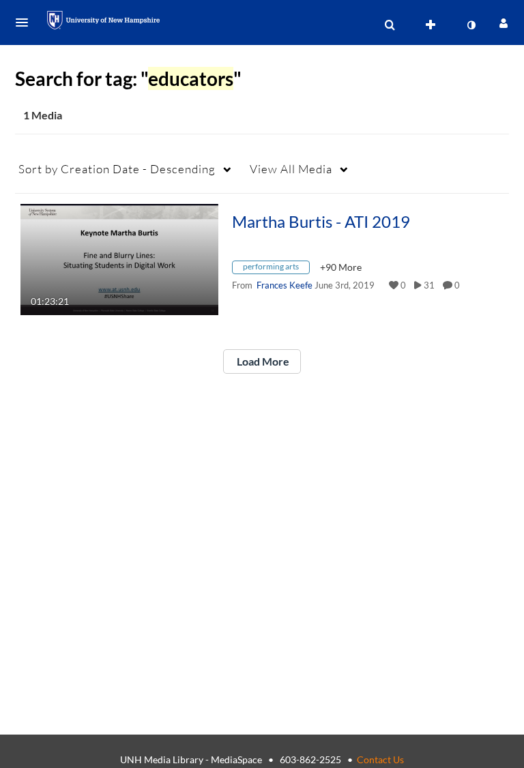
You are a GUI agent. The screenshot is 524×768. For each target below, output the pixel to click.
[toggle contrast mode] (471, 25)
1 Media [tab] (42, 114)
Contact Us (380, 759)
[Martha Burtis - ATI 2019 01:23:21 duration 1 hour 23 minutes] (119, 258)
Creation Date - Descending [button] (117, 169)
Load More (262, 361)
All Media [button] (291, 169)
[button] (26, 22)
